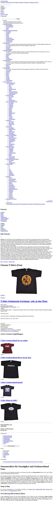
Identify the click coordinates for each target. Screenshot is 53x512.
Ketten (10, 154)
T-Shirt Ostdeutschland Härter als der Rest (16, 357)
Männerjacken (12, 113)
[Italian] (16, 2)
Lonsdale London (13, 181)
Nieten (10, 155)
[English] (7, 2)
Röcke (10, 115)
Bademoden (11, 185)
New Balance (12, 139)
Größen (11, 164)
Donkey (10, 130)
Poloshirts (11, 191)
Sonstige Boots (12, 140)
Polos (7, 56)
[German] (3, 2)
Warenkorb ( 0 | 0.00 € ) (11, 199)
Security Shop (49, 489)
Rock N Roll (14, 101)
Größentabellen (6, 439)
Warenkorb (3, 7)
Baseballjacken (12, 129)
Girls (10, 85)
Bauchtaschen (12, 186)
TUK (10, 142)
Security (11, 95)
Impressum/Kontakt (7, 437)
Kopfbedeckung (12, 89)
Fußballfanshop (13, 490)
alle (4, 224)
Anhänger (11, 149)
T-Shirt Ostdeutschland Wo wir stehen (14, 340)
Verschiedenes (9, 41)
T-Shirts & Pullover (13, 91)
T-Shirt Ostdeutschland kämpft (12, 382)
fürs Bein (11, 104)
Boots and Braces (12, 137)
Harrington (11, 132)
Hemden (11, 108)
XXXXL (11, 172)
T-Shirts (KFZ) (9, 40)
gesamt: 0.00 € (49, 201)
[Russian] (32, 2)
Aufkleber (11, 150)
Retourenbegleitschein (8, 440)
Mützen (10, 114)
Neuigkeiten (6, 453)
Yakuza (10, 182)
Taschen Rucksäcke (13, 93)
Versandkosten (6, 438)
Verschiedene (12, 144)
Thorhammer (11, 157)
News (7, 29)
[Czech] (36, 2)
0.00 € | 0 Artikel (4, 14)
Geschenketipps (9, 26)
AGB (4, 443)
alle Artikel (8, 31)
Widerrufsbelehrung (7, 435)
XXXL (10, 171)
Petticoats (11, 190)
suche (2, 6)
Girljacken (11, 105)
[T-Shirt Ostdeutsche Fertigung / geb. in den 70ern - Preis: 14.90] (26, 294)
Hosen (7, 34)
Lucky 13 (10, 81)
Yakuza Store (32, 489)
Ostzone (15, 30)
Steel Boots (11, 141)
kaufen (2, 308)
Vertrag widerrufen (11, 446)
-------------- (50, 200)
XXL (10, 170)
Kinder (10, 110)
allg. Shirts (11, 122)
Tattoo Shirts (11, 124)
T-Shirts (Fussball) (10, 39)
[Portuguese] (26, 2)
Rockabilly (11, 197)
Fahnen (10, 161)
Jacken (7, 35)
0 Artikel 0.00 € (3, 9)
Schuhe (14, 135)
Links (4, 455)
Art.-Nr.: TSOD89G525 (13, 331)
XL (9, 169)
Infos (9, 176)
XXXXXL (11, 174)
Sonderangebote (9, 25)
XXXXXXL (11, 175)
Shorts (7, 75)
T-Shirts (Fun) (9, 38)
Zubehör (11, 145)
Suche (18, 18)
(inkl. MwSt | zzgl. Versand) (7, 305)
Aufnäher (11, 151)
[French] (12, 2)
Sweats (7, 36)
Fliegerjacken (12, 131)
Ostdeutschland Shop (40, 489)
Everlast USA (12, 180)
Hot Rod (11, 195)
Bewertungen (6, 454)
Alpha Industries (12, 179)
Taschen (8, 79)
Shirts (10, 120)
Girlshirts (8, 33)
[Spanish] (21, 2)
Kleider (10, 111)
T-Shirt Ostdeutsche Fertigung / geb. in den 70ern (24, 301)
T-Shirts (8, 48)
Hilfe (4, 457)
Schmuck (12, 146)
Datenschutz (6, 442)
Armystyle (13, 83)
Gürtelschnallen (12, 152)
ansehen (2, 11)
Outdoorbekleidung (13, 189)
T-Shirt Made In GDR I (9, 400)
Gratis (7, 28)
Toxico (10, 125)
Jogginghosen (12, 187)
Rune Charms (12, 156)
